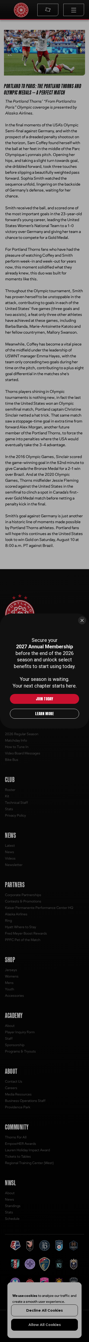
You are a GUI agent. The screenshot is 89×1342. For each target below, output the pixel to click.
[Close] (82, 586)
